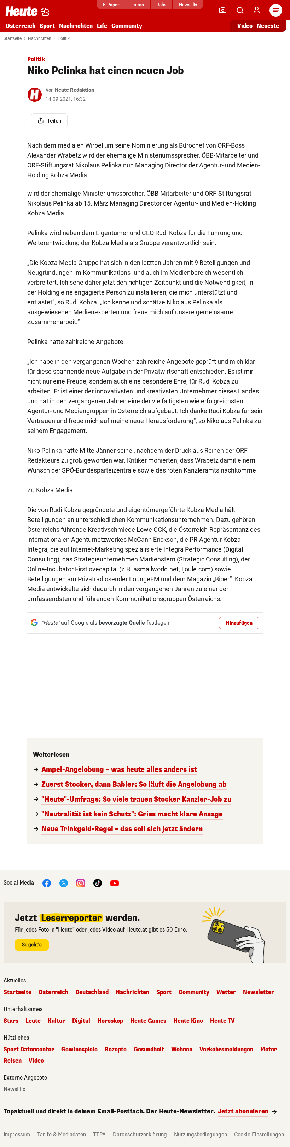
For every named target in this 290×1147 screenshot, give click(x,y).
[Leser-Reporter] (223, 10)
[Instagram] (80, 882)
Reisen (13, 1060)
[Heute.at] (21, 11)
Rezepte (116, 1049)
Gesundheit (149, 1049)
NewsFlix (188, 4)
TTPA (99, 1134)
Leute (33, 1020)
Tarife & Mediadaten (61, 1134)
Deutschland (92, 992)
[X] (63, 882)
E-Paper (111, 4)
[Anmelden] (257, 10)
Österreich (20, 26)
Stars (11, 1020)
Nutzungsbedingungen (200, 1134)
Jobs (161, 4)
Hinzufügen (239, 623)
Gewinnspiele (79, 1049)
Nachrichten (39, 38)
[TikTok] (97, 882)
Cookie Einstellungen (259, 1134)
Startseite (13, 38)
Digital (81, 1020)
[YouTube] (114, 882)
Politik (64, 38)
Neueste (268, 26)
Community (126, 26)
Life (102, 26)
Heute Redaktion (74, 90)
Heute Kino (188, 1020)
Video (245, 26)
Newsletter (258, 992)
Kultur (56, 1020)
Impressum (17, 1134)
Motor (268, 1049)
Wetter (226, 992)
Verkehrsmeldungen (226, 1049)
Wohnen (181, 1049)
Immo (138, 4)
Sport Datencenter (29, 1049)
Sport (47, 26)
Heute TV (222, 1020)
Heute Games (148, 1020)
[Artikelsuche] (240, 10)
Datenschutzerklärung (140, 1134)
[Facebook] (46, 882)
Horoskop (110, 1020)
